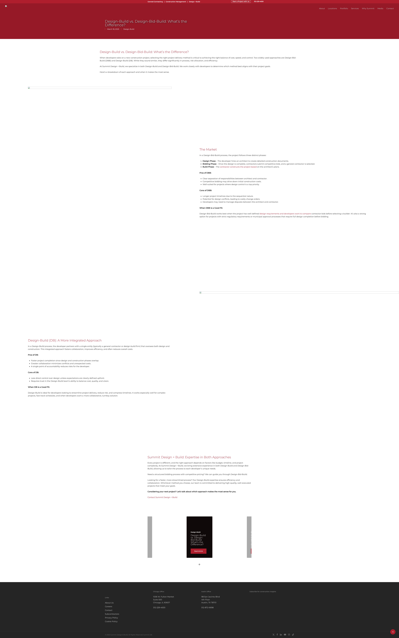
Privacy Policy (111, 618)
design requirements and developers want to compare (285, 214)
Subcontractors (112, 614)
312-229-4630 (259, 1)
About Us (109, 603)
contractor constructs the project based (238, 167)
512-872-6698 (207, 607)
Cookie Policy (111, 621)
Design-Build (128, 29)
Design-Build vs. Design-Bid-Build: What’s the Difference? (198, 540)
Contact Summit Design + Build (162, 497)
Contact (108, 610)
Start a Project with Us (241, 1)
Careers (108, 606)
